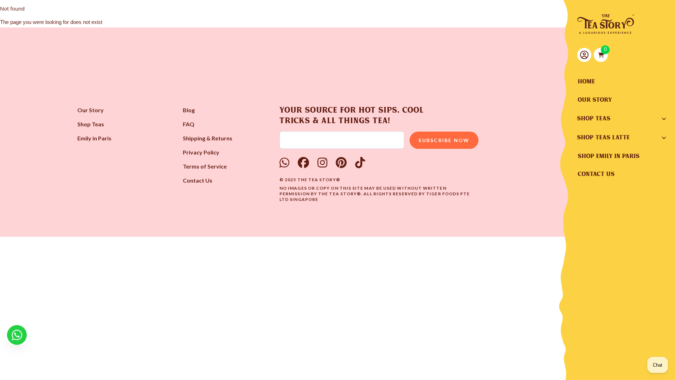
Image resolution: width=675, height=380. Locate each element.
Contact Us (197, 180)
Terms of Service (205, 166)
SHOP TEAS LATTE (603, 137)
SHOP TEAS (594, 118)
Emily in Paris (94, 138)
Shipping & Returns (207, 138)
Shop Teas (90, 124)
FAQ (188, 124)
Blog (189, 110)
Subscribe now (443, 140)
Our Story (90, 110)
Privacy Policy (201, 152)
